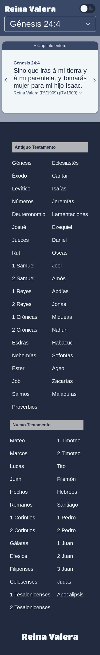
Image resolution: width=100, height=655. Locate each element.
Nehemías (24, 355)
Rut (16, 253)
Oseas (59, 253)
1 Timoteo (69, 440)
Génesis (21, 163)
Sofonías (62, 355)
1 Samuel (23, 266)
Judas (64, 582)
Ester (18, 368)
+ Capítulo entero (50, 45)
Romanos (21, 505)
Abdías (60, 291)
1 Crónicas (24, 317)
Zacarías (62, 381)
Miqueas (62, 317)
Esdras (20, 343)
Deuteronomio (28, 214)
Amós (59, 278)
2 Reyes (21, 304)
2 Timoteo (69, 453)
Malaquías (64, 394)
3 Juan (65, 569)
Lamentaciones (70, 214)
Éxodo (19, 176)
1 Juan (65, 543)
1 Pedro (66, 517)
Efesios (18, 556)
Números (23, 201)
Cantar (60, 176)
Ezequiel (62, 227)
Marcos (18, 453)
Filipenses (21, 569)
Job (16, 381)
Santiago (67, 505)
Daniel (59, 240)
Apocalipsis (70, 594)
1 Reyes (21, 291)
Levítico (21, 188)
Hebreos (67, 492)
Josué (19, 227)
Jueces (20, 240)
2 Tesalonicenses (30, 607)
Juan (15, 479)
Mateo (17, 440)
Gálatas (19, 543)
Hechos (19, 492)
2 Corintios (22, 530)
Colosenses (23, 582)
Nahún (59, 330)
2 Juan (65, 556)
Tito (61, 466)
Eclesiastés (65, 163)
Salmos (21, 394)
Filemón (66, 479)
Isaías (59, 188)
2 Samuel (23, 278)
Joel (57, 266)
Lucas (17, 466)
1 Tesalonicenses (30, 594)
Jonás (59, 304)
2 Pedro (66, 530)
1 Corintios (22, 517)
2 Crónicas (24, 330)
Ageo (58, 368)
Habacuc (62, 343)
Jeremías (63, 201)
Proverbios (24, 407)
